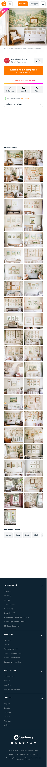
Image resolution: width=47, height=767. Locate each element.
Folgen (38, 62)
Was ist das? (25, 98)
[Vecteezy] (3, 3)
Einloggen (34, 4)
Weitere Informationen (14, 103)
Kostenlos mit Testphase (23, 70)
